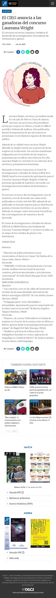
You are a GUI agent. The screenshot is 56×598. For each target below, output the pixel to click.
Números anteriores (19, 498)
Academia (7, 11)
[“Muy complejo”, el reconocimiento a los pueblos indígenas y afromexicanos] (15, 407)
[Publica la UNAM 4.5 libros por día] (15, 377)
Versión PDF (15, 552)
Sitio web (13, 558)
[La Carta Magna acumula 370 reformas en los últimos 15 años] (40, 407)
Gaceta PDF (15, 492)
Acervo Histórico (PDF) (20, 503)
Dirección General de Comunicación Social (28, 593)
